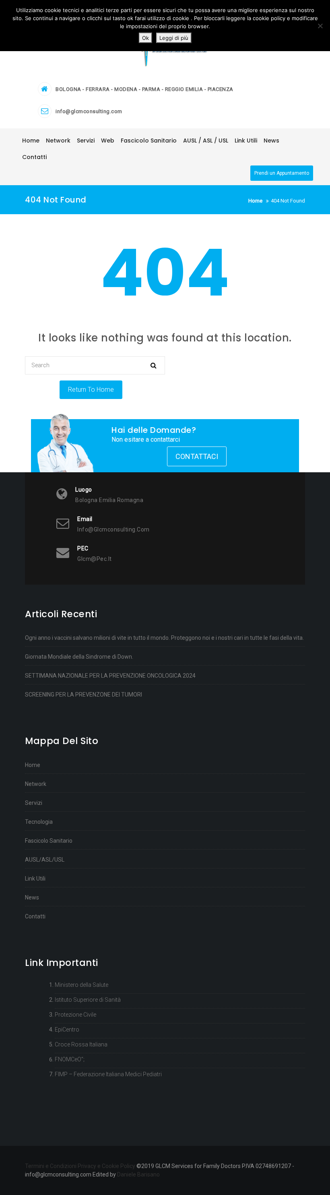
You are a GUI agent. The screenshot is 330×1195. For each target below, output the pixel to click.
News (32, 897)
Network (35, 784)
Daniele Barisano (138, 1174)
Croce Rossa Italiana (81, 1044)
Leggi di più (173, 38)
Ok (145, 38)
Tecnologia (39, 822)
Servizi (33, 803)
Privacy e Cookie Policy (106, 1166)
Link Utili (35, 878)
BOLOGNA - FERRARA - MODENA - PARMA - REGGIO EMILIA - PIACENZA (144, 89)
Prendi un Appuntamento (281, 173)
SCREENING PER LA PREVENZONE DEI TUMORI (83, 694)
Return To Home (91, 389)
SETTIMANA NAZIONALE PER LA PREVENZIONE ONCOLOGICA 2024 (110, 675)
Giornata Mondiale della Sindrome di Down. (79, 656)
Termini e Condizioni (50, 1166)
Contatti (35, 916)
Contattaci (196, 456)
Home (32, 765)
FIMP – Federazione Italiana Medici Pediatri (108, 1074)
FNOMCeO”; (70, 1059)
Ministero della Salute (81, 985)
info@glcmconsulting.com (89, 111)
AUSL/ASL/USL (44, 859)
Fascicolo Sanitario (48, 840)
